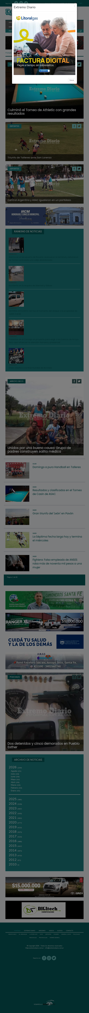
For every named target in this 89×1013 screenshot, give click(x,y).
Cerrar (72, 80)
